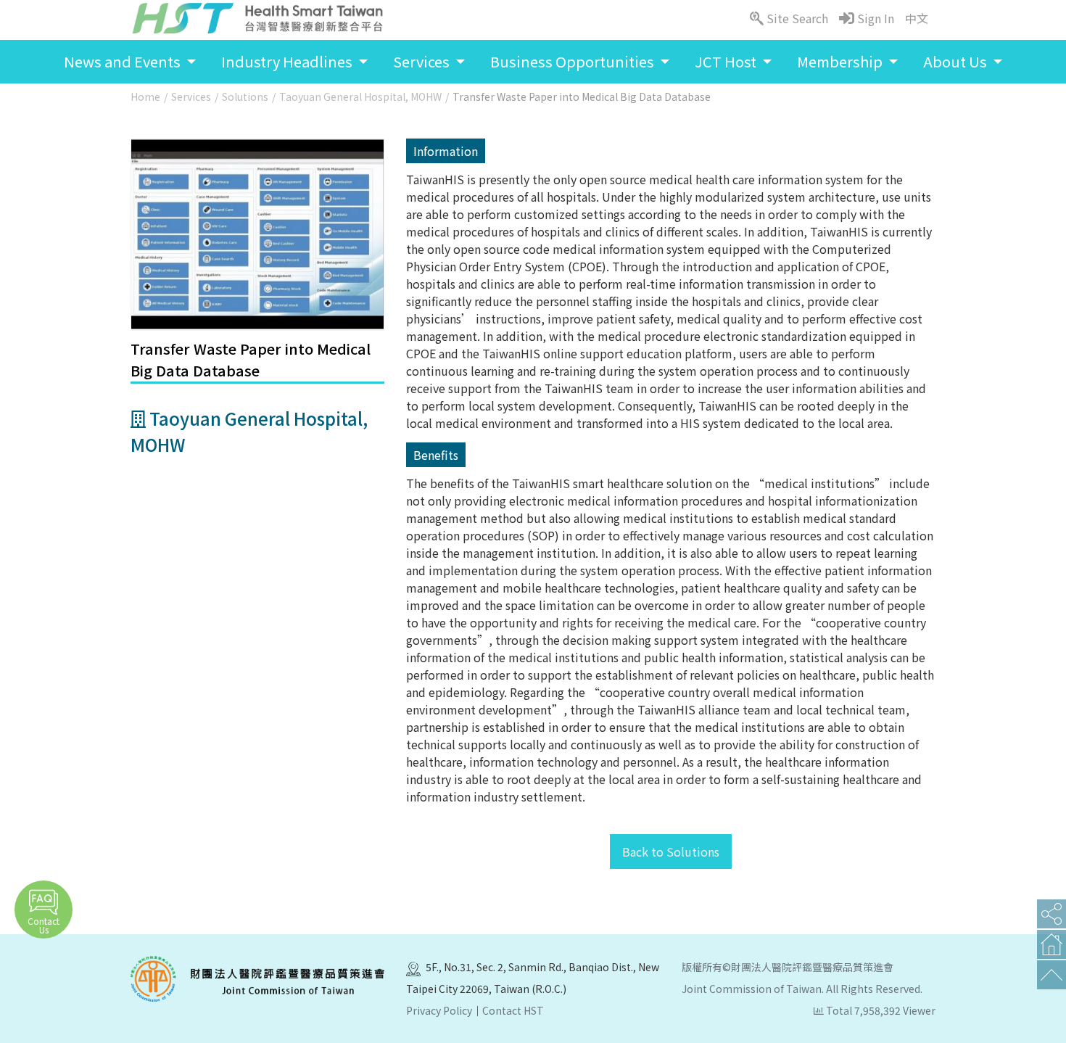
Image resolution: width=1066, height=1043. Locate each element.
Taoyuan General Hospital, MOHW (360, 96)
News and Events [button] (123, 61)
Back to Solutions (670, 851)
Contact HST (513, 1010)
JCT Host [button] (727, 61)
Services (191, 96)
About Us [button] (956, 61)
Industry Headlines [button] (288, 61)
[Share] (1051, 913)
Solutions (245, 96)
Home (145, 96)
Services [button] (423, 61)
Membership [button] (841, 61)
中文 (916, 18)
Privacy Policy (439, 1010)
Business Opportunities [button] (573, 61)
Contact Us (43, 925)
